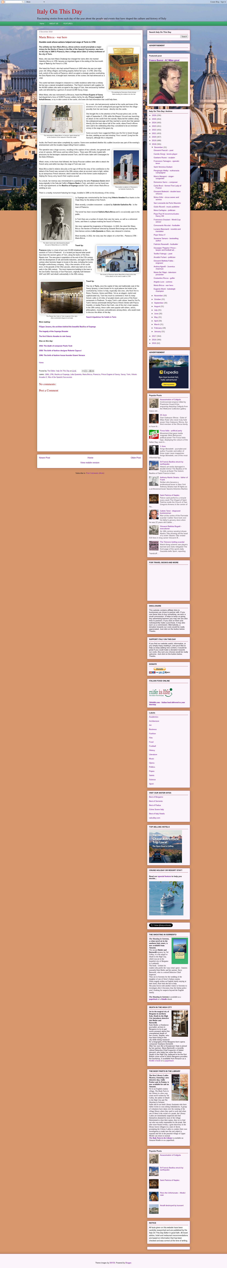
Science (152, 779)
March (157, 324)
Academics (153, 717)
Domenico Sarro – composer (166, 182)
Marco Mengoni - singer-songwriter (164, 177)
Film (151, 738)
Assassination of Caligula (170, 399)
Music (151, 759)
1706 (51, 374)
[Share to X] (88, 371)
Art (150, 725)
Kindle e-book (155, 1061)
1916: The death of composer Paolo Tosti (55, 346)
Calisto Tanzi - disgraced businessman (170, 512)
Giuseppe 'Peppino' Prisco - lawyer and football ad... (165, 249)
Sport (151, 784)
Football (152, 746)
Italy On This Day (59, 11)
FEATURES (68, 24)
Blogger (128, 1263)
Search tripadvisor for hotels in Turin (101, 317)
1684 (47, 374)
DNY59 (112, 1263)
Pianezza (96, 374)
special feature (164, 876)
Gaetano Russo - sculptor (164, 157)
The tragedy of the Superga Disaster (53, 331)
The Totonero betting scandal (172, 542)
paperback (153, 999)
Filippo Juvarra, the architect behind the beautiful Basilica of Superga (67, 327)
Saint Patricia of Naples (169, 495)
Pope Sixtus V (159, 235)
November (158, 296)
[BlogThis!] (85, 371)
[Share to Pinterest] (93, 371)
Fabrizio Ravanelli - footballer (166, 244)
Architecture (154, 721)
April (156, 321)
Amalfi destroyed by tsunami (172, 1205)
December (158, 147)
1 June (163, 446)
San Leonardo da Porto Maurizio (167, 203)
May (156, 317)
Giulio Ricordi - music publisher (166, 207)
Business (153, 729)
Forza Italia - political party (171, 431)
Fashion (152, 733)
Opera (151, 763)
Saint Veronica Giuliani (163, 167)
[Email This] (83, 371)
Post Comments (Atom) (95, 473)
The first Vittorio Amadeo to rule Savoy (55, 336)
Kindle (164, 999)
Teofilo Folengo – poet (163, 254)
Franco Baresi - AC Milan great (164, 60)
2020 (154, 137)
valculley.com (154, 818)
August (157, 306)
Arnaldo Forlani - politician (164, 257)
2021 (154, 133)
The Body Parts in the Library (160, 1138)
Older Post (136, 458)
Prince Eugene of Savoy (110, 374)
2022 (154, 130)
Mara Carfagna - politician (164, 210)
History (152, 750)
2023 (154, 126)
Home (42, 24)
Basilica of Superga (62, 374)
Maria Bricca (87, 374)
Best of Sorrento (156, 801)
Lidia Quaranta (75, 374)
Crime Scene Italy (156, 809)
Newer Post (44, 458)
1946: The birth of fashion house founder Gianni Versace (62, 355)
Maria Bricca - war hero (163, 285)
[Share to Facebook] (90, 371)
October (157, 299)
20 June (163, 415)
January (157, 331)
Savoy (123, 374)
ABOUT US (53, 24)
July (156, 310)
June (156, 314)
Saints (151, 775)
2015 (154, 343)
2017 (154, 336)
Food (151, 742)
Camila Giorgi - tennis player (165, 154)
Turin (128, 374)
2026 (154, 115)
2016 (154, 340)
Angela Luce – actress (163, 282)
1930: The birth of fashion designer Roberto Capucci (60, 351)
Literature (153, 754)
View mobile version (89, 462)
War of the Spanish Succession (60, 377)
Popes (151, 771)
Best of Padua (155, 805)
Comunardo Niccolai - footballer (167, 225)
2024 (154, 122)
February (158, 328)
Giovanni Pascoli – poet (163, 150)
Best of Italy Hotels (157, 814)
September (159, 303)
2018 (154, 144)
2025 (154, 119)
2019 (154, 140)
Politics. (152, 767)
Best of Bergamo (156, 797)
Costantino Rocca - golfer (164, 278)
